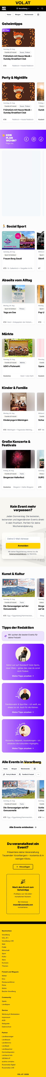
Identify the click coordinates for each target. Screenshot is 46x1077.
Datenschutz (6, 1027)
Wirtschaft (5, 950)
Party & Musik (11, 774)
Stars (4, 960)
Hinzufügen (24, 867)
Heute (9, 14)
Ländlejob (5, 1046)
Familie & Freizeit (28, 774)
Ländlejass (6, 1004)
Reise (4, 985)
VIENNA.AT (6, 1058)
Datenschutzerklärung (17, 554)
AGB (3, 1020)
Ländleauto (6, 1040)
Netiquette (6, 1023)
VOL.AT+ (5, 938)
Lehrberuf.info (7, 1055)
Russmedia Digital (8, 1065)
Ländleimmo (6, 1043)
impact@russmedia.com (23, 905)
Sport (4, 953)
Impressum (6, 1017)
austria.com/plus (8, 1061)
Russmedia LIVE (8, 1068)
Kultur (4, 956)
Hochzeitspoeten (8, 1052)
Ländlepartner (7, 1049)
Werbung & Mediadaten (11, 1014)
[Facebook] (26, 139)
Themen (5, 966)
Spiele (4, 1001)
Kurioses (5, 963)
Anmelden (23, 545)
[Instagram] (33, 139)
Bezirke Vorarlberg (9, 991)
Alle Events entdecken (21, 827)
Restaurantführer (8, 982)
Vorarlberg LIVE (8, 941)
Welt (3, 944)
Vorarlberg (6, 935)
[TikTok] (41, 139)
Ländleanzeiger (7, 1036)
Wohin (4, 988)
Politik (4, 947)
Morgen (17, 14)
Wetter (4, 976)
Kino (3, 979)
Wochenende (28, 14)
